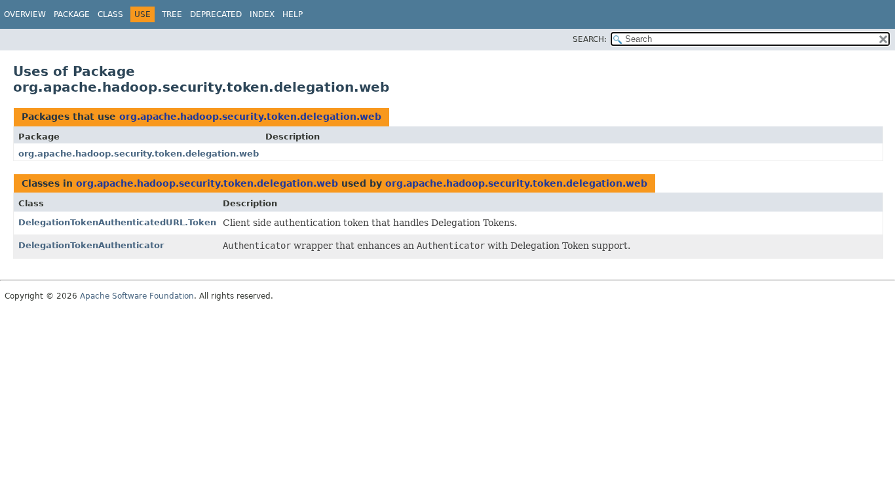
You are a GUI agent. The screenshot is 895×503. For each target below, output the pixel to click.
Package (72, 14)
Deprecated (216, 14)
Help (292, 14)
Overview (25, 14)
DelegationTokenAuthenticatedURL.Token (117, 222)
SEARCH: (590, 39)
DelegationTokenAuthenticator (91, 245)
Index (262, 14)
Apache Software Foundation (137, 296)
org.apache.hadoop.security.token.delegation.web (250, 116)
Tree (172, 14)
